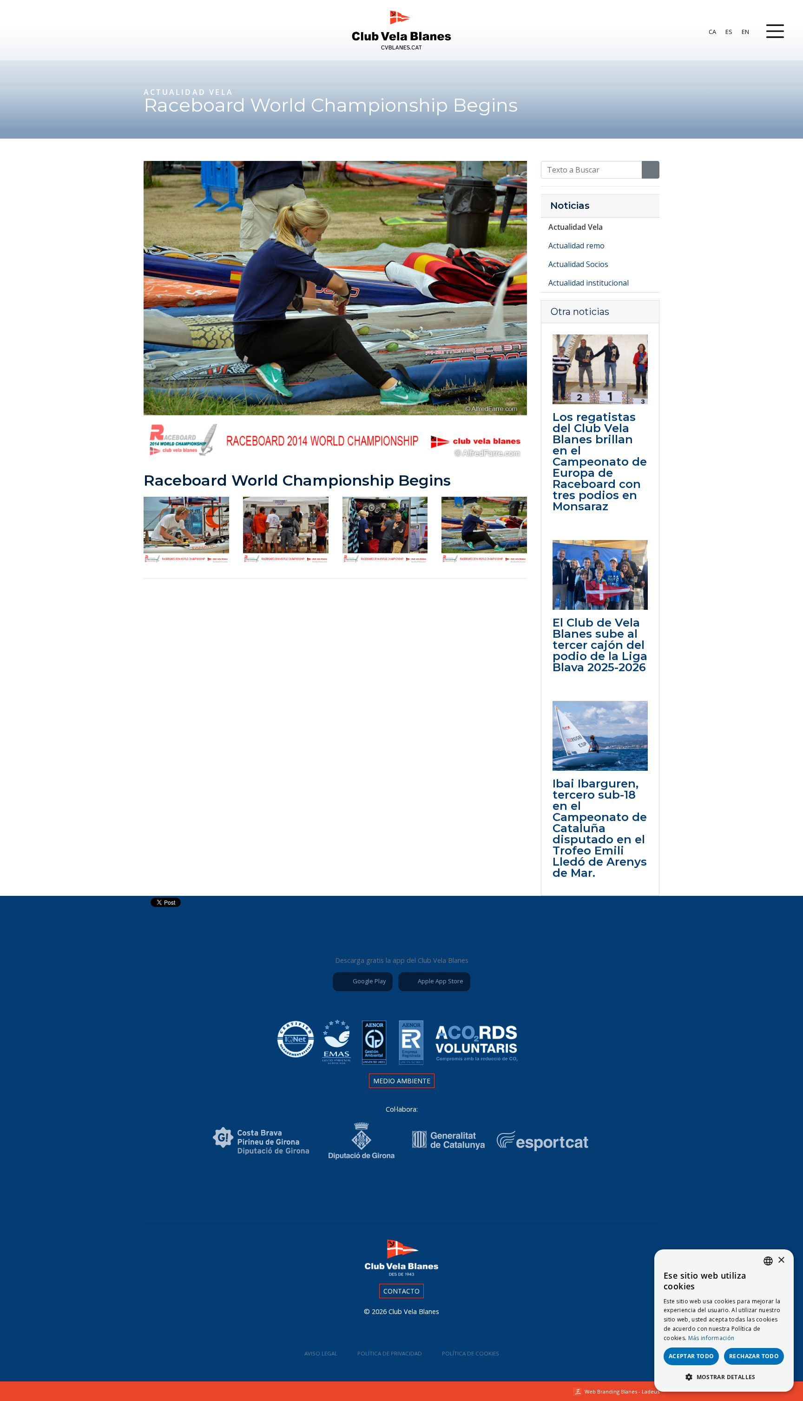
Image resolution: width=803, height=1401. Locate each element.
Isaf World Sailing (349, 1190)
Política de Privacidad (389, 1353)
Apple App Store (439, 981)
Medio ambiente (401, 1080)
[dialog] (724, 1320)
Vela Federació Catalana (401, 1190)
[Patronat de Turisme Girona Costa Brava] (261, 1140)
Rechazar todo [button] (754, 1356)
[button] (724, 1376)
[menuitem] (712, 31)
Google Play (368, 981)
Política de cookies (470, 1353)
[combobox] (768, 1261)
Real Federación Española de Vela (453, 1190)
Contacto (401, 1291)
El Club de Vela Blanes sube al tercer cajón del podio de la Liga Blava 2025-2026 (600, 645)
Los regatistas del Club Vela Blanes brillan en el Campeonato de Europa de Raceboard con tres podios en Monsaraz (600, 461)
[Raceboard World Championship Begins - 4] (484, 529)
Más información (711, 1338)
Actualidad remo (576, 245)
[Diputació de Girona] (361, 1140)
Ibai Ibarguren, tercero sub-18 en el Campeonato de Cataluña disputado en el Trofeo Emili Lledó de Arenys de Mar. (600, 828)
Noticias (570, 205)
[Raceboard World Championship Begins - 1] (186, 529)
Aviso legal (320, 1353)
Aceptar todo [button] (691, 1356)
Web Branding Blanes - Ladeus (622, 1391)
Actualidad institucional (588, 283)
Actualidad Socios (578, 264)
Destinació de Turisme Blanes (505, 1190)
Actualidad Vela (575, 227)
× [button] (780, 1260)
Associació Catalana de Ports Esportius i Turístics (297, 1190)
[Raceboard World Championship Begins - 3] (385, 529)
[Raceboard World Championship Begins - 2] (286, 529)
